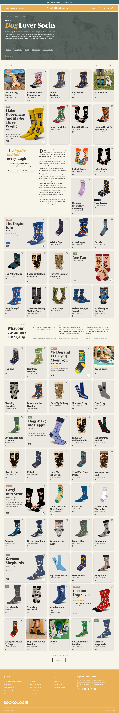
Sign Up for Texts (98, 684)
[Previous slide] (2, 2)
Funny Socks (8, 684)
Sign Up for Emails (84, 684)
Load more (59, 660)
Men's (12, 16)
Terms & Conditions (35, 691)
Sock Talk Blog (58, 684)
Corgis (27, 49)
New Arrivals (13, 171)
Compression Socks (10, 691)
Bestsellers (57, 691)
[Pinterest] (95, 689)
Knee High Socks (9, 687)
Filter (10, 66)
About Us (56, 681)
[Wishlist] (100, 8)
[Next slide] (117, 2)
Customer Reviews (59, 687)
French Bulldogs (48, 49)
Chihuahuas (18, 49)
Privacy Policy (33, 694)
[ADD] (43, 141)
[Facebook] (78, 689)
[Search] (104, 8)
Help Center (32, 681)
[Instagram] (82, 689)
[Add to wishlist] (22, 71)
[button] (105, 66)
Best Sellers (27, 171)
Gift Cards (7, 694)
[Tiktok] (88, 689)
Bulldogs (8, 49)
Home (6, 16)
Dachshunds (36, 49)
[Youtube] (85, 689)
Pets (23, 16)
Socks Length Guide (35, 684)
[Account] (108, 8)
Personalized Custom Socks (12, 681)
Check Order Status (35, 687)
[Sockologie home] (59, 8)
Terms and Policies (110, 710)
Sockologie (11, 710)
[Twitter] (92, 689)
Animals (17, 16)
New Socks (57, 694)
